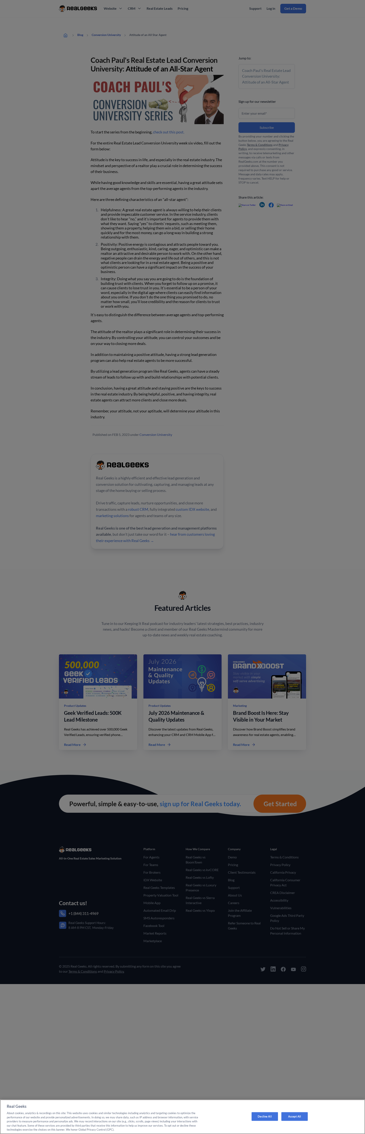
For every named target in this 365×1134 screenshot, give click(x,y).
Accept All (294, 1116)
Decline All (265, 1116)
